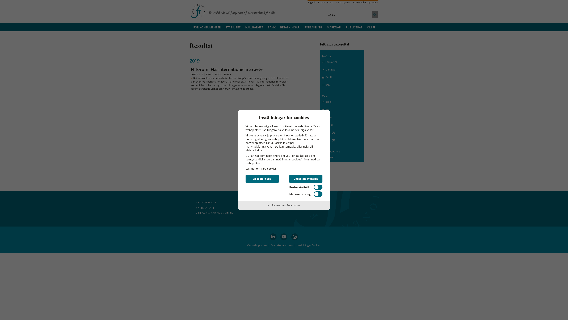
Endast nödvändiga (306, 178)
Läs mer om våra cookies (261, 168)
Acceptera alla (262, 178)
